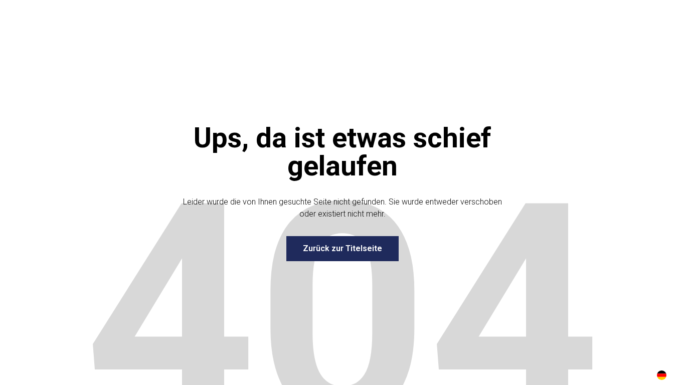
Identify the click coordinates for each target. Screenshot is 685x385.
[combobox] (661, 375)
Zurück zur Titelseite (342, 248)
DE (661, 375)
